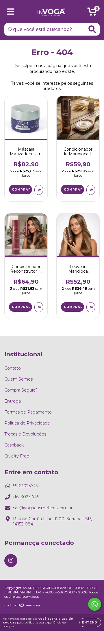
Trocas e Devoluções (25, 434)
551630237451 (26, 485)
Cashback (14, 445)
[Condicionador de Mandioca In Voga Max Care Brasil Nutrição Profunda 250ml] (90, 190)
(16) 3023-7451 (27, 496)
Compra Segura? (21, 390)
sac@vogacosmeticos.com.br (43, 507)
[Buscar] (92, 29)
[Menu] (10, 11)
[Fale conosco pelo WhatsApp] (94, 604)
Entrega (12, 401)
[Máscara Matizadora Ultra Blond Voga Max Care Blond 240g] (38, 190)
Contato (12, 368)
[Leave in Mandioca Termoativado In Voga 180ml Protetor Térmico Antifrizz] (90, 307)
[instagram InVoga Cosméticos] (10, 560)
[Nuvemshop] (22, 606)
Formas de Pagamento (28, 412)
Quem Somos (18, 379)
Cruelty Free (16, 456)
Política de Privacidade (27, 423)
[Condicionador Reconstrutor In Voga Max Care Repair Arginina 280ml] (38, 307)
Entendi (90, 622)
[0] (92, 13)
